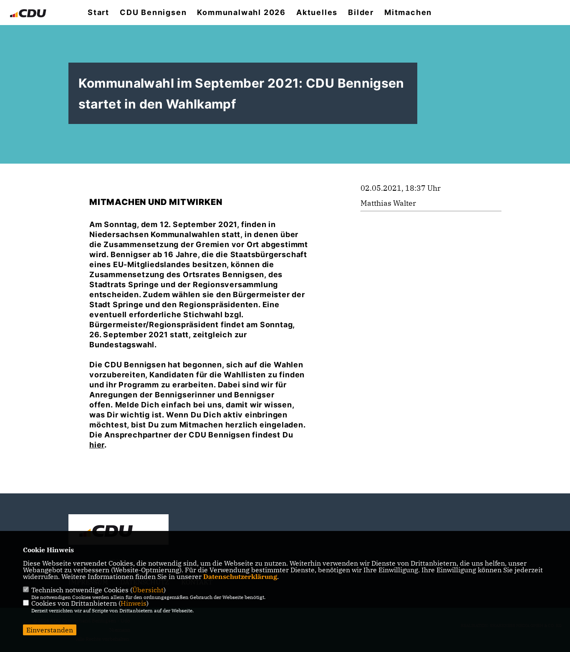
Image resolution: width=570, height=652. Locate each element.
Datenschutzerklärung (240, 576)
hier (96, 444)
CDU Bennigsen (153, 12)
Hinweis (133, 603)
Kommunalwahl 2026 (241, 12)
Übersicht (148, 590)
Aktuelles (317, 12)
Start (98, 12)
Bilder (361, 12)
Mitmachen (408, 12)
